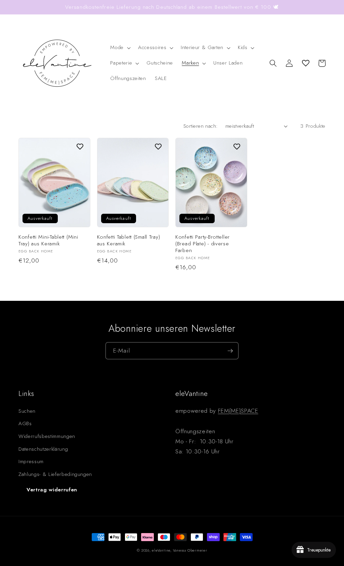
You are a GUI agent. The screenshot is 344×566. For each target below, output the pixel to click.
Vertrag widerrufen (52, 489)
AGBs (25, 423)
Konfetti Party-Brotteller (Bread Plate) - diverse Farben (202, 244)
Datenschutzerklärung (43, 449)
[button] (120, 47)
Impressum (31, 461)
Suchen (27, 411)
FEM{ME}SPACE (238, 410)
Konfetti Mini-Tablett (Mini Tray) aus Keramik (48, 240)
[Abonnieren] (230, 351)
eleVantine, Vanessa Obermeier (179, 550)
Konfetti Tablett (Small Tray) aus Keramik (128, 240)
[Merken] (80, 146)
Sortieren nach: (200, 126)
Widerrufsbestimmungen (46, 436)
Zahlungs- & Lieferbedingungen (55, 474)
